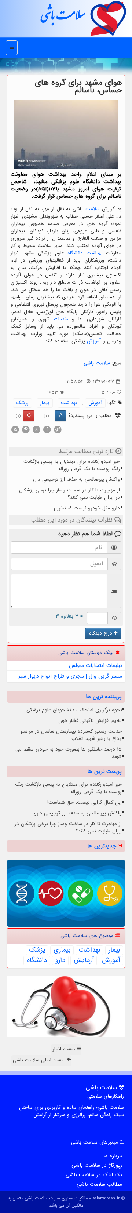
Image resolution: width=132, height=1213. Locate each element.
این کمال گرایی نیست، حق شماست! (84, 802)
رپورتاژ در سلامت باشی (97, 1165)
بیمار (45, 402)
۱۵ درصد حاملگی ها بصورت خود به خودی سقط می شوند (68, 753)
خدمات (61, 319)
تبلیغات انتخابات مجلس (95, 665)
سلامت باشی (62, 18)
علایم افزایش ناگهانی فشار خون (90, 720)
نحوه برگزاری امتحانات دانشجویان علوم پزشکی (74, 710)
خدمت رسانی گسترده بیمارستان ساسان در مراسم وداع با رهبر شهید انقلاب (71, 735)
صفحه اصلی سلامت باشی (40, 1060)
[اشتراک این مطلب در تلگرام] (57, 429)
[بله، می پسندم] (60, 415)
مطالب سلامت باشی (99, 1184)
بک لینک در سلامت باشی (94, 1175)
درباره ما (112, 1156)
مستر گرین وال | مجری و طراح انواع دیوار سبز (70, 676)
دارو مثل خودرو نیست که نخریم (87, 508)
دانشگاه (75, 253)
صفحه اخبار (64, 1049)
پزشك (22, 402)
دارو (60, 960)
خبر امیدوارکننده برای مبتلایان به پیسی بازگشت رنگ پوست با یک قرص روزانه (71, 465)
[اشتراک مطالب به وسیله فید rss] (15, 429)
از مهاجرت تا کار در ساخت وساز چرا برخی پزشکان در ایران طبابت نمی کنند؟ (69, 494)
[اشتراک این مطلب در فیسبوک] (47, 429)
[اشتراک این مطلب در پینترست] (25, 429)
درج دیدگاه (101, 633)
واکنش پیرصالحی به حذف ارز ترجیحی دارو (76, 479)
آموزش (94, 341)
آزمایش (84, 960)
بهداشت (95, 253)
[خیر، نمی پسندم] (28, 415)
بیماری (62, 950)
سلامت (92, 209)
